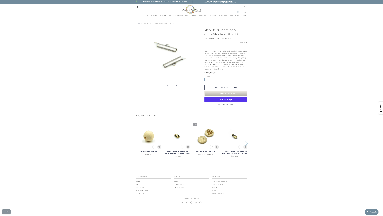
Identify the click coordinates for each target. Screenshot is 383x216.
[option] (164, 1)
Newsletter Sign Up (219, 193)
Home (138, 23)
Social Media (235, 15)
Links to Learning (218, 184)
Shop (140, 15)
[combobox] (233, 7)
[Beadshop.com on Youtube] (200, 203)
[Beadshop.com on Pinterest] (196, 203)
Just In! (154, 15)
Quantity (207, 77)
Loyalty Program (142, 190)
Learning (212, 15)
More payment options (226, 104)
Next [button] (245, 143)
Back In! (163, 15)
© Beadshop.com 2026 (191, 198)
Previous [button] (137, 143)
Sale (146, 15)
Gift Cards (223, 15)
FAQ (137, 184)
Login (244, 12)
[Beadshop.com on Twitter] (182, 203)
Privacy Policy (179, 184)
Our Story (177, 181)
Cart (245, 7)
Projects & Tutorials (220, 181)
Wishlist (215, 187)
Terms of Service (180, 187)
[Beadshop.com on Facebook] (187, 203)
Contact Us (140, 193)
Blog (214, 190)
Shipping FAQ (140, 187)
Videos (193, 15)
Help (140, 6)
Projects (202, 15)
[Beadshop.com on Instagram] (191, 203)
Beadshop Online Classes (178, 15)
